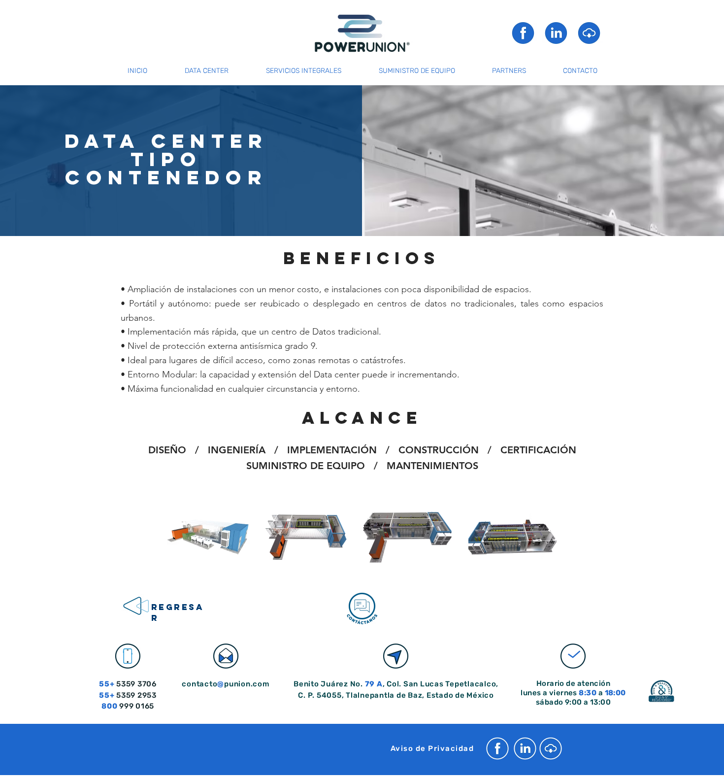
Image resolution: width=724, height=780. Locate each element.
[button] (589, 32)
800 (109, 706)
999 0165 (135, 706)
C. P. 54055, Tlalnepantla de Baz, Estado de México (396, 695)
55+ (106, 695)
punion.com (247, 683)
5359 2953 (135, 695)
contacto (199, 683)
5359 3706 (135, 683)
